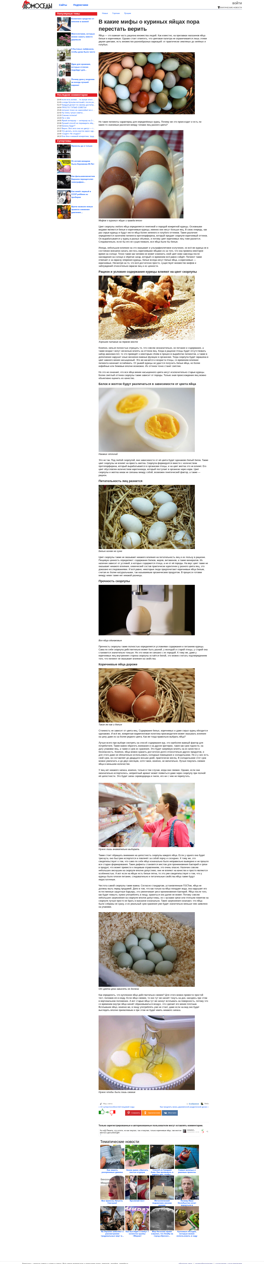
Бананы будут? (68, 126)
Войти (237, 3)
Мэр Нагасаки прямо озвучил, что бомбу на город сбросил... (162, 1233)
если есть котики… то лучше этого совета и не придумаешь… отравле (93, 99)
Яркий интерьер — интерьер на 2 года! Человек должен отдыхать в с (93, 120)
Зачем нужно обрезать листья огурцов (137, 1171)
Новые (105, 13)
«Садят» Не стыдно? (71, 133)
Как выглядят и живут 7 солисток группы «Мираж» (137, 1233)
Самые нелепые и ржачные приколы (187, 1171)
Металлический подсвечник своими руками (162, 1203)
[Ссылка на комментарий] (100, 1135)
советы (109, 1103)
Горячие (116, 13)
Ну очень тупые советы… (73, 113)
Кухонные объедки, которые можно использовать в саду (187, 1233)
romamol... (191, 1130)
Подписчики (80, 5)
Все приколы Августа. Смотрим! (112, 1202)
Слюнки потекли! (69, 115)
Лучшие (127, 13)
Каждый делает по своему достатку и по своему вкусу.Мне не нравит (93, 105)
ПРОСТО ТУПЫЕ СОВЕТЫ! (74, 107)
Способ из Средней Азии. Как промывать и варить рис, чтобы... (162, 1172)
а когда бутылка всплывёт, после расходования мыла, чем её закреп (93, 102)
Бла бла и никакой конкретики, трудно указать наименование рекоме (93, 136)
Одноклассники (154, 1113)
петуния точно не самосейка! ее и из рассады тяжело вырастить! (91, 110)
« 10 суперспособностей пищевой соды (116, 1107)
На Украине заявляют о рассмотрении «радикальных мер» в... (112, 1233)
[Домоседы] (37, 9)
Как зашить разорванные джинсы (112, 1171)
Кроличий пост (137, 1201)
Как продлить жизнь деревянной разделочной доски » (184, 1107)
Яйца (105, 1103)
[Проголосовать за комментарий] (203, 1132)
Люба (206, 1104)
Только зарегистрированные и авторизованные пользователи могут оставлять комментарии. (151, 1125)
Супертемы (64, 141)
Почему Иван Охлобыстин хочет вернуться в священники (187, 1204)
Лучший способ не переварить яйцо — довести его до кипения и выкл (93, 123)
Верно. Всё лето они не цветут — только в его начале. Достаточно (92, 128)
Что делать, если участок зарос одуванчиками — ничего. (87, 131)
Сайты (63, 5)
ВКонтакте (172, 1113)
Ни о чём (66, 118)
